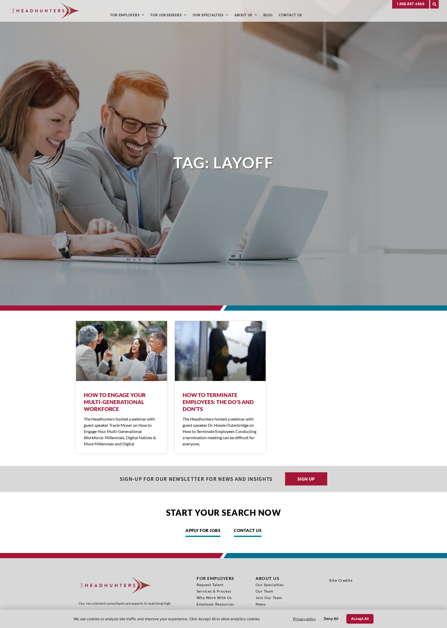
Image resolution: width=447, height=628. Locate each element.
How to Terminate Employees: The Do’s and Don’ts (218, 402)
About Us (247, 16)
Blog (269, 16)
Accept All (360, 618)
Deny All (331, 618)
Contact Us (292, 16)
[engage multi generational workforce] (121, 351)
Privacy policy (304, 619)
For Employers (129, 16)
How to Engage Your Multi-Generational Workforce (115, 402)
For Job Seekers (170, 16)
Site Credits (341, 580)
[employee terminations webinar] (220, 351)
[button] (434, 4)
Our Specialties (212, 16)
